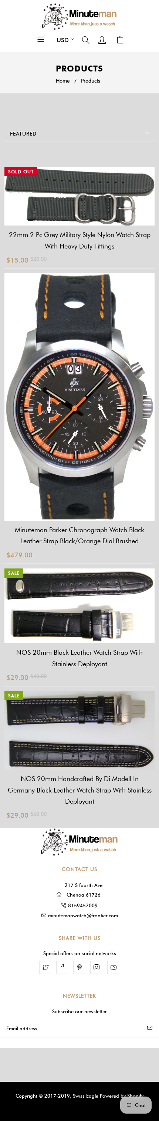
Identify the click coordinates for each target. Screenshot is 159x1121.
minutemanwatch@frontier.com (83, 915)
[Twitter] (45, 967)
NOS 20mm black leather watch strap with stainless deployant (79, 658)
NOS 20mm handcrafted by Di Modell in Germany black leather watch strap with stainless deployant (80, 790)
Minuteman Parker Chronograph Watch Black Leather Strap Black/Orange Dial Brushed (79, 536)
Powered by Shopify (121, 1096)
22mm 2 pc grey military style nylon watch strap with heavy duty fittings (79, 240)
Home (63, 81)
